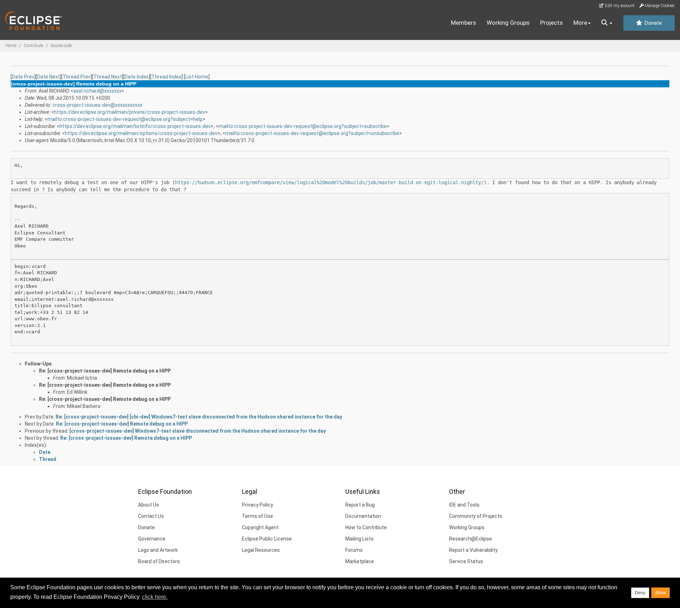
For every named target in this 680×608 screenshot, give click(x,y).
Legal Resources (261, 550)
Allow (660, 592)
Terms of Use (257, 516)
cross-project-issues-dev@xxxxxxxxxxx (97, 105)
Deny (640, 592)
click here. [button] (155, 597)
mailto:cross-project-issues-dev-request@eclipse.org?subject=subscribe (303, 126)
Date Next (48, 77)
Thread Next (108, 77)
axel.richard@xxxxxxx (97, 91)
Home (10, 45)
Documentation (363, 516)
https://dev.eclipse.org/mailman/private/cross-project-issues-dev (129, 112)
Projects (551, 22)
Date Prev (23, 77)
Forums (354, 550)
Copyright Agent (260, 527)
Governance (151, 539)
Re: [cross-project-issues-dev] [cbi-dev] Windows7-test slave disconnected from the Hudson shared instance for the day (199, 417)
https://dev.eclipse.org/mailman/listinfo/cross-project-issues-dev (135, 126)
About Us (148, 505)
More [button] (580, 22)
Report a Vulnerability (473, 550)
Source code (61, 45)
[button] (606, 23)
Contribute (33, 45)
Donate (652, 23)
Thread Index (166, 77)
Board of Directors (159, 561)
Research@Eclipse (470, 539)
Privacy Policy (257, 505)
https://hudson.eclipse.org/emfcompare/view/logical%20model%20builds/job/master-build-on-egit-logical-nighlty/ (329, 182)
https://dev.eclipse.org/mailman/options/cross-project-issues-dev (141, 133)
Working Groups (508, 22)
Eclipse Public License (267, 539)
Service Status (466, 561)
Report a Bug (360, 505)
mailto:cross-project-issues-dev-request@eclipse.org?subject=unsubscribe (312, 133)
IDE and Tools (464, 505)
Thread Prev (77, 77)
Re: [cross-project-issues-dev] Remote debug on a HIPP (105, 371)
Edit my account (619, 5)
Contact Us (151, 516)
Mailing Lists (359, 539)
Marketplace (359, 561)
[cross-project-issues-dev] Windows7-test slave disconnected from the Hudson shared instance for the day (197, 431)
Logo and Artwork (158, 550)
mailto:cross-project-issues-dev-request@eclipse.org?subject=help (125, 119)
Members (463, 22)
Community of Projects (475, 516)
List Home (196, 77)
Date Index (137, 77)
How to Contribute (366, 527)
